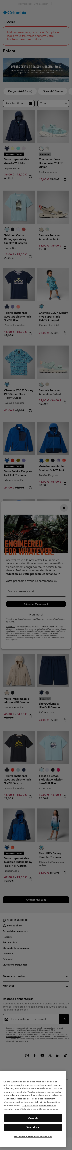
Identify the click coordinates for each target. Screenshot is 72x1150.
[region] (33, 1109)
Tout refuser (33, 1127)
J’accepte (33, 1117)
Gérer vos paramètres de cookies (33, 1136)
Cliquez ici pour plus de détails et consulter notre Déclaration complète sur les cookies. (30, 1107)
